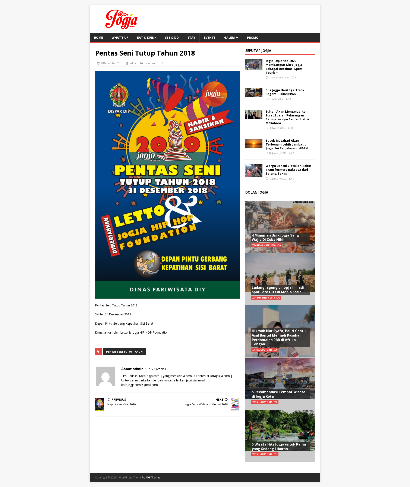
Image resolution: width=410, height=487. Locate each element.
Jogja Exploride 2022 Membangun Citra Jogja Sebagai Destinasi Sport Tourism (284, 67)
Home (98, 37)
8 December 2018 (112, 63)
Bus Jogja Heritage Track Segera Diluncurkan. (285, 92)
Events (209, 37)
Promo (252, 37)
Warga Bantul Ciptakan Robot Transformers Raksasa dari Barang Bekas (289, 169)
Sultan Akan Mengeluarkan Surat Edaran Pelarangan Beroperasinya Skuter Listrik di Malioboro (289, 117)
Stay (191, 37)
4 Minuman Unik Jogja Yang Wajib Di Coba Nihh (275, 237)
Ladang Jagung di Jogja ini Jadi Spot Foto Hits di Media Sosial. (278, 289)
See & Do (172, 37)
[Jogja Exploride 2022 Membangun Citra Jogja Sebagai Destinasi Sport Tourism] (253, 68)
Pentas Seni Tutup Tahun (124, 351)
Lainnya (150, 63)
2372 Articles (157, 369)
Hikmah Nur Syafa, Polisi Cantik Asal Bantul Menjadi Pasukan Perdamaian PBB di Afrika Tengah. (279, 337)
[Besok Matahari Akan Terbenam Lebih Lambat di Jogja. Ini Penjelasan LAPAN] (253, 146)
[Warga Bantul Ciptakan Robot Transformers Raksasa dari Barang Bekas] (253, 174)
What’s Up (120, 37)
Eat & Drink (146, 37)
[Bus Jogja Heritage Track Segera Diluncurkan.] (253, 94)
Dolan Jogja (256, 192)
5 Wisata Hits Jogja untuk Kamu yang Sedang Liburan (279, 446)
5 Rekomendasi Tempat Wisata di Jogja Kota (278, 394)
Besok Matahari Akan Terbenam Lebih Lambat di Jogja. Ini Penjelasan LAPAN (287, 144)
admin (133, 63)
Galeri (229, 37)
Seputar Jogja (258, 50)
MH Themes (153, 477)
